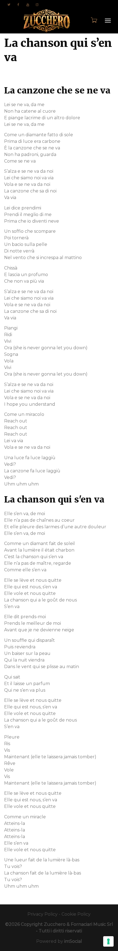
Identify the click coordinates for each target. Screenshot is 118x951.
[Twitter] (8, 4)
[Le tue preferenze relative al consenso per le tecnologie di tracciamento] (108, 941)
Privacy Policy (42, 914)
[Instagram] (36, 4)
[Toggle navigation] (108, 20)
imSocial (73, 941)
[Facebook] (18, 4)
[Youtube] (27, 4)
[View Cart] (93, 20)
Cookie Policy (76, 914)
